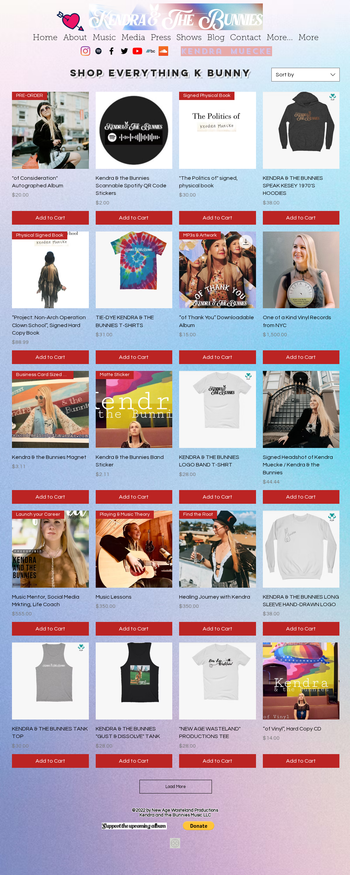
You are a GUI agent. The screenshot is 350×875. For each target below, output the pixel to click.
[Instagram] (85, 51)
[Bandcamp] (150, 51)
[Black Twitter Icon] (124, 51)
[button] (198, 825)
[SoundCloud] (163, 51)
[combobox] (305, 75)
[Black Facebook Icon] (111, 51)
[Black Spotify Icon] (98, 51)
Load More (175, 786)
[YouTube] (137, 51)
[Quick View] (134, 130)
